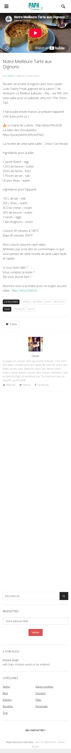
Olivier (10, 75)
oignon (20, 309)
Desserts (41, 693)
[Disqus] (35, 441)
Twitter (27, 385)
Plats (48, 301)
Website (10, 385)
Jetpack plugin (11, 660)
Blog (5, 693)
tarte (30, 309)
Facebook (43, 385)
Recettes (59, 301)
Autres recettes (44, 686)
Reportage (42, 706)
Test (5, 713)
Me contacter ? (35, 730)
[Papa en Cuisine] (35, 6)
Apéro (27, 301)
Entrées (37, 301)
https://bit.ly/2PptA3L (25, 290)
